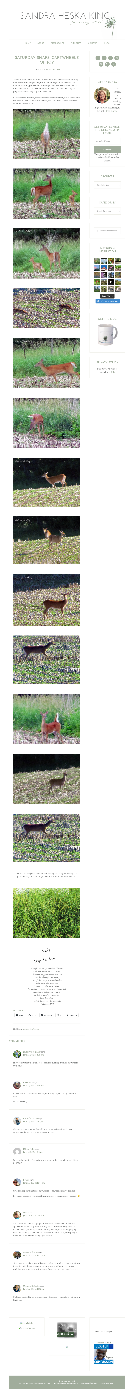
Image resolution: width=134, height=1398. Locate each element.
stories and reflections (31, 1029)
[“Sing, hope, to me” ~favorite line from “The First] (97, 282)
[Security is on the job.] (104, 268)
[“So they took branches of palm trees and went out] (111, 275)
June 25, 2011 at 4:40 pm (33, 1121)
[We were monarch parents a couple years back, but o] (111, 261)
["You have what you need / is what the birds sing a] (104, 289)
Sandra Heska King (67, 24)
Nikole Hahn (29, 1149)
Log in (112, 1383)
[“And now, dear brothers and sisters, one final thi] (97, 261)
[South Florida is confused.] (118, 282)
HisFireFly (28, 1082)
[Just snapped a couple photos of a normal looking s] (104, 275)
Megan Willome (30, 1252)
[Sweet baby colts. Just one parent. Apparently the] (104, 282)
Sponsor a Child (104, 1343)
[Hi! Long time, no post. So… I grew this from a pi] (118, 268)
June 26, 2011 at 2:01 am (33, 1215)
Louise (26, 1180)
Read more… (111, 111)
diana (25, 1212)
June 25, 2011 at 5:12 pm (33, 1152)
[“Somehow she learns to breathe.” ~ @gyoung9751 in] (97, 289)
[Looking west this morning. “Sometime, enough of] (97, 268)
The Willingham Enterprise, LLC (64, 1383)
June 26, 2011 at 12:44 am (34, 1183)
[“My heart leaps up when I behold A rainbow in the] (104, 261)
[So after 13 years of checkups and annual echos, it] (111, 268)
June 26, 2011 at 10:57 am (33, 1289)
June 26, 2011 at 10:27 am (34, 1255)
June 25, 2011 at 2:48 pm (33, 1085)
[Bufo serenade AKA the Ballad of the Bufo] (111, 282)
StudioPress (104, 1383)
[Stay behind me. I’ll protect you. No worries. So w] (118, 289)
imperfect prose (30, 1118)
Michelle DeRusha (31, 1286)
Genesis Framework (89, 1383)
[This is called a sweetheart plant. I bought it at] (118, 261)
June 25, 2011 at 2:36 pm (33, 1055)
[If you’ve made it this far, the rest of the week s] (111, 289)
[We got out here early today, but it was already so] (97, 275)
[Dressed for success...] (118, 275)
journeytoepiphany (32, 1052)
